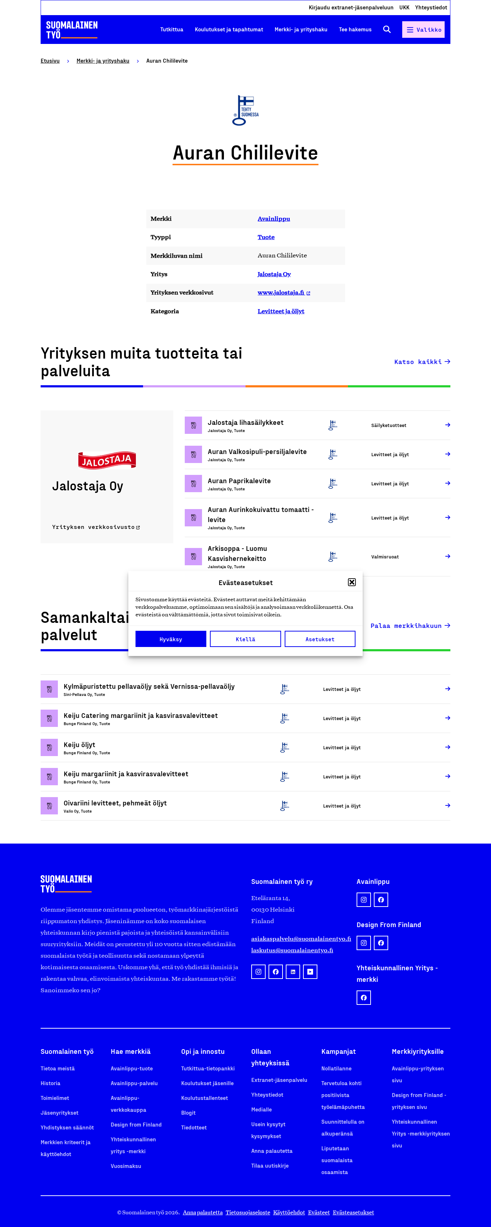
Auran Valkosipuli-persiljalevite (257, 451)
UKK (404, 7)
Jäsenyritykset (59, 1112)
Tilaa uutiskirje (270, 1165)
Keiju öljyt (79, 744)
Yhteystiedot (431, 7)
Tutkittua (171, 29)
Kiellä (245, 639)
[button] (351, 582)
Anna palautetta (272, 1150)
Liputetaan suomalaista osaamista (337, 1160)
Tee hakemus (355, 29)
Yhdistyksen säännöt (67, 1127)
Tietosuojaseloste (248, 1212)
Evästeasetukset (353, 1212)
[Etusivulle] (71, 30)
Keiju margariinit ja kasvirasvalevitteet (126, 773)
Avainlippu (274, 219)
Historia (50, 1082)
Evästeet (319, 1212)
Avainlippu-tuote (132, 1068)
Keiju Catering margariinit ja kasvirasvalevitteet (141, 715)
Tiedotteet (194, 1127)
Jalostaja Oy (274, 274)
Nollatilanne (336, 1068)
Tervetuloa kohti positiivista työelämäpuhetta (343, 1094)
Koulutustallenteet (204, 1097)
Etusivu (50, 60)
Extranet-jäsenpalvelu (279, 1079)
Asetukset (320, 639)
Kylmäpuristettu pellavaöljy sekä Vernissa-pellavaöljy (149, 686)
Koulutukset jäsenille (207, 1082)
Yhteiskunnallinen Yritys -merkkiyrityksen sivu (421, 1133)
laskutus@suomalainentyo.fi (292, 950)
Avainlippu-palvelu (134, 1082)
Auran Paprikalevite (239, 480)
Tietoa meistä (58, 1068)
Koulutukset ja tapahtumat (229, 29)
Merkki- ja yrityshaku (301, 29)
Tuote (266, 237)
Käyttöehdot (289, 1212)
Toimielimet (55, 1097)
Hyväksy (171, 639)
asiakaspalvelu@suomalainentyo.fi (298, 939)
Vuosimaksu (126, 1165)
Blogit (188, 1112)
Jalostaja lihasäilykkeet (246, 422)
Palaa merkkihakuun (406, 625)
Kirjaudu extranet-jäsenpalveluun (351, 7)
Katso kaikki (418, 361)
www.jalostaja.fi (281, 292)
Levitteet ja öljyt (281, 311)
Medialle (261, 1109)
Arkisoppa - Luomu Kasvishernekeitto (237, 553)
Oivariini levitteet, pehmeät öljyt (115, 802)
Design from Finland (136, 1124)
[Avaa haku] (386, 29)
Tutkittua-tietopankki (208, 1068)
